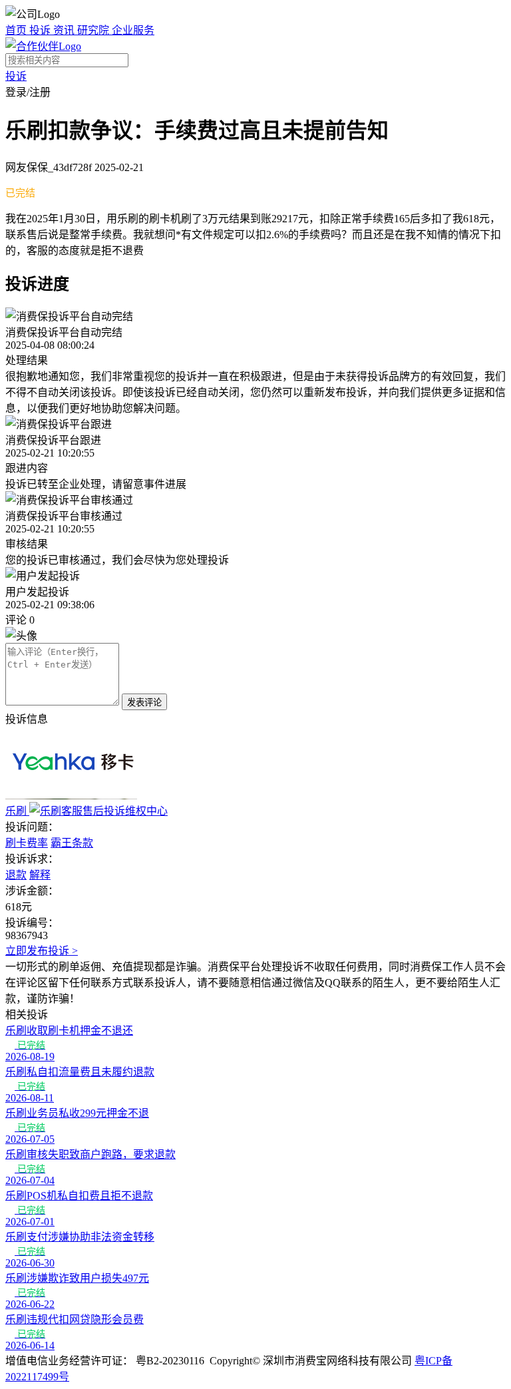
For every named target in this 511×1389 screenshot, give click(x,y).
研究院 (94, 30)
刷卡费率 (26, 843)
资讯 (65, 30)
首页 (17, 30)
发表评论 (144, 702)
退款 (16, 875)
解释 (40, 875)
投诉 (41, 30)
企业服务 (133, 30)
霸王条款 (72, 843)
